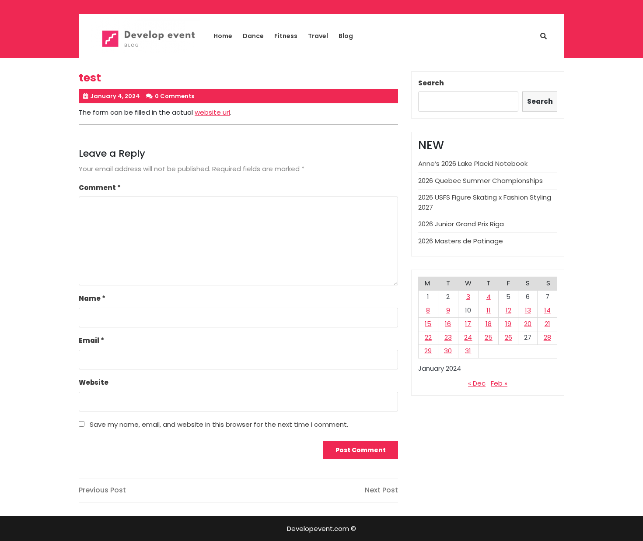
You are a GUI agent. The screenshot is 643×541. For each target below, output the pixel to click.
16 (448, 323)
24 (468, 337)
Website (93, 382)
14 (547, 310)
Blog (346, 36)
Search (431, 83)
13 (528, 310)
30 (448, 350)
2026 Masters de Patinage (460, 241)
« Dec (477, 383)
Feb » (499, 383)
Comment (100, 187)
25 (489, 337)
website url (212, 112)
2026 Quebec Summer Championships (480, 180)
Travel (318, 36)
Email (91, 340)
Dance (253, 36)
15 (428, 323)
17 (468, 323)
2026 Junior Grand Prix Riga (461, 223)
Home (222, 36)
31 (468, 350)
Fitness (285, 36)
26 (508, 337)
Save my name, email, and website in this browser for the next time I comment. (219, 424)
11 (488, 310)
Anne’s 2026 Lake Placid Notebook (473, 163)
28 (547, 337)
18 (489, 323)
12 (508, 310)
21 (547, 323)
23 (448, 337)
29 (428, 350)
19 (508, 323)
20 (527, 323)
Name (92, 298)
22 (428, 337)
